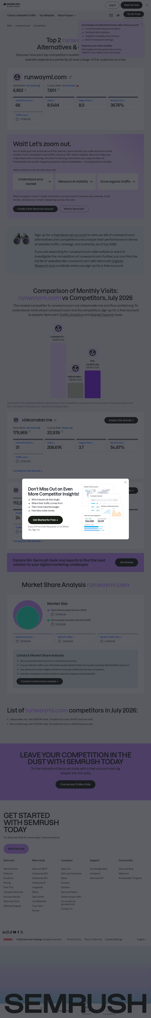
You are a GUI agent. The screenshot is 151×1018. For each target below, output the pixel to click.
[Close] (125, 482)
